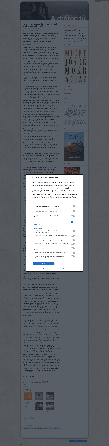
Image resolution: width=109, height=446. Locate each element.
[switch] (73, 206)
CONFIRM (44, 263)
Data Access (54, 268)
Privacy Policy (63, 268)
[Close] (80, 177)
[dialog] (54, 223)
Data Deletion (46, 268)
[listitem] (54, 203)
